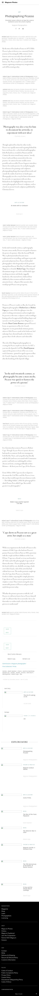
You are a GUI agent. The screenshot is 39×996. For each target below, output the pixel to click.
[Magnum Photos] (11, 2)
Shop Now (7, 630)
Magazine (4, 909)
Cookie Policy (6, 977)
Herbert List (23, 308)
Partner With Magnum (8, 938)
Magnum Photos (7, 929)
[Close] (36, 994)
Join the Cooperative (8, 935)
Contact (4, 951)
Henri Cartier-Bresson (16, 323)
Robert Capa (21, 269)
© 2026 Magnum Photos (7, 989)
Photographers (6, 916)
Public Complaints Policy (9, 973)
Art (19, 12)
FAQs (3, 953)
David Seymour (29, 348)
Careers (4, 940)
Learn (3, 913)
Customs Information (8, 960)
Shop (3, 911)
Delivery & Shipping (8, 955)
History (3, 931)
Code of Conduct (7, 971)
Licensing (4, 918)
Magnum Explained (7, 933)
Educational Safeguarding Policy (12, 980)
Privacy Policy (6, 975)
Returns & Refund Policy (9, 957)
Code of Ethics (6, 982)
